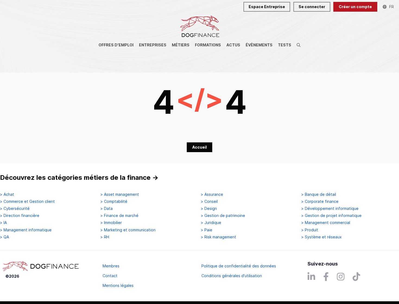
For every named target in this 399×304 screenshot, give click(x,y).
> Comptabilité (113, 201)
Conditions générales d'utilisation (231, 275)
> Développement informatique (330, 208)
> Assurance (212, 194)
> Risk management (218, 237)
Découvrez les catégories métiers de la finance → (79, 177)
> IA (3, 222)
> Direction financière (19, 215)
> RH (104, 237)
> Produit (309, 230)
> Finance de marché (119, 215)
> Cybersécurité (15, 208)
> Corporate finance (319, 201)
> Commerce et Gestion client (27, 201)
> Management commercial (325, 222)
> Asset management (119, 194)
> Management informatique (26, 230)
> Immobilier (111, 222)
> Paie (206, 230)
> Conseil (209, 201)
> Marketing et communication (128, 230)
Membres (111, 266)
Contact (110, 275)
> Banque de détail (318, 194)
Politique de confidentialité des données (238, 266)
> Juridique (211, 222)
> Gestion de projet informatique (331, 215)
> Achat (7, 194)
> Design (209, 208)
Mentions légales (118, 285)
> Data (106, 208)
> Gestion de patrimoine (223, 215)
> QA (4, 237)
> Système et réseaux (321, 237)
